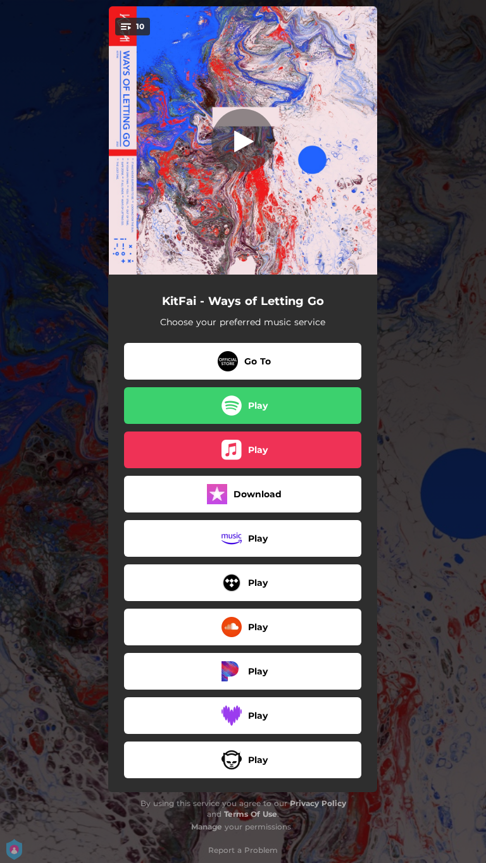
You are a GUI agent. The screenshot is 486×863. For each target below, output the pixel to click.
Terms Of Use (250, 814)
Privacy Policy (318, 803)
